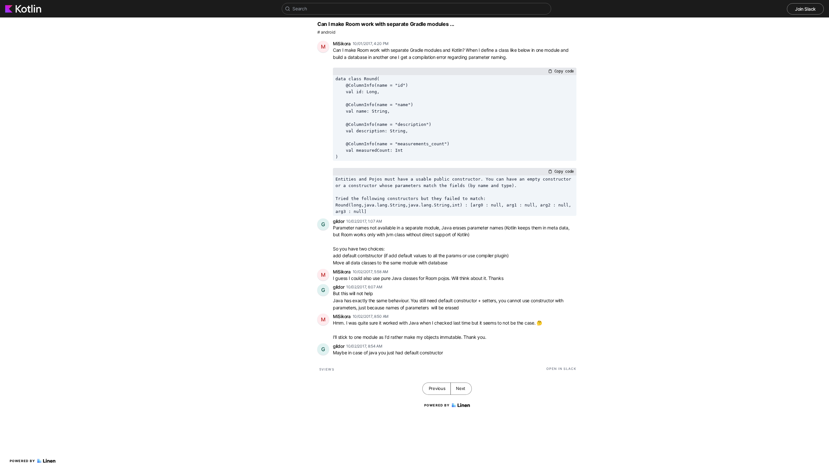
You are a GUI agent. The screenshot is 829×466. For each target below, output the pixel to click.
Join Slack (805, 9)
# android (326, 32)
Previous (437, 388)
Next (460, 388)
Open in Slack (561, 369)
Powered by (22, 461)
